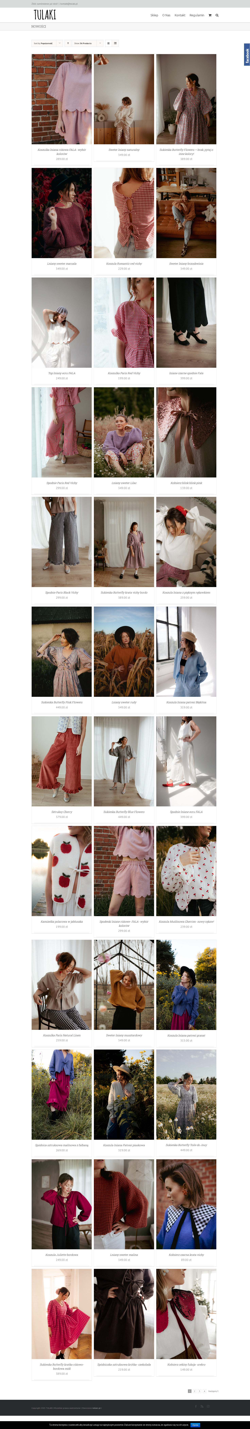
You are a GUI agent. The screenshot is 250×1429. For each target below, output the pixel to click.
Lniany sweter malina (124, 1254)
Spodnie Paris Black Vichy (61, 592)
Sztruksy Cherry (61, 812)
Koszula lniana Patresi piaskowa (124, 1145)
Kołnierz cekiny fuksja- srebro (186, 1364)
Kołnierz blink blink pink (186, 483)
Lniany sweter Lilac (124, 483)
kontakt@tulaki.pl (69, 3)
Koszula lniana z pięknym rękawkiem (186, 592)
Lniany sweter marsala (61, 263)
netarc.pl (96, 1408)
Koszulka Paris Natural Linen (61, 1035)
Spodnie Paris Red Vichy (61, 483)
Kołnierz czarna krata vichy (186, 1254)
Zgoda (195, 1425)
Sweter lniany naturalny (124, 149)
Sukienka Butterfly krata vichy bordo (124, 592)
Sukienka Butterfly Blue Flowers (123, 812)
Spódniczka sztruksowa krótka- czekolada (124, 1364)
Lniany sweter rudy (124, 702)
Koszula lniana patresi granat (186, 1035)
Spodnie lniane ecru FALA (186, 812)
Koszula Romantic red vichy (124, 263)
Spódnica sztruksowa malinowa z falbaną (61, 1145)
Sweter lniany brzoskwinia (186, 263)
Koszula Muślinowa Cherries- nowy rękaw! (186, 921)
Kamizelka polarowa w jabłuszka (62, 921)
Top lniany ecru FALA (61, 373)
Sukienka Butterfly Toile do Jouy (186, 1145)
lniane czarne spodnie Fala (186, 373)
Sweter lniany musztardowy (124, 1035)
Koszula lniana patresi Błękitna (186, 702)
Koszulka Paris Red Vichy (124, 373)
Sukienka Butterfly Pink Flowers (61, 702)
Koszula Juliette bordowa (61, 1254)
